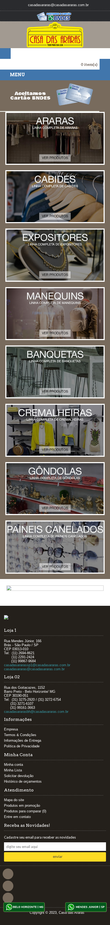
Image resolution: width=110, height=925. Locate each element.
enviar (57, 856)
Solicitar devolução (18, 776)
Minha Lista (13, 770)
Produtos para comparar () (25, 811)
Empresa (11, 729)
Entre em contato (17, 817)
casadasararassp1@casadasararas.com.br (37, 665)
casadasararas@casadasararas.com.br (34, 669)
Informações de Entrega (22, 741)
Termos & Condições (20, 735)
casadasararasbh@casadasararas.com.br (36, 712)
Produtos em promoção (22, 806)
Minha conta (13, 765)
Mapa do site (14, 800)
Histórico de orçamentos (23, 781)
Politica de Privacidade (22, 746)
